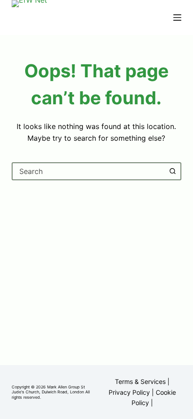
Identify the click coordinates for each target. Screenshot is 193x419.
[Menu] (177, 17)
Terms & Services (140, 381)
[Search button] (172, 171)
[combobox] (88, 171)
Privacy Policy (129, 392)
